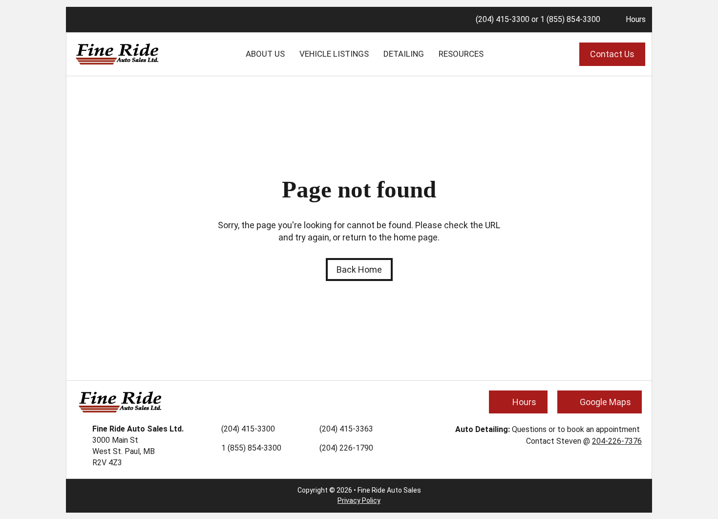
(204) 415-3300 (502, 19)
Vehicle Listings (334, 54)
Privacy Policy (359, 500)
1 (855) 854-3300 (570, 19)
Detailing (403, 54)
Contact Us (612, 54)
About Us (265, 54)
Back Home (359, 269)
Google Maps (605, 402)
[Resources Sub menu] (490, 54)
